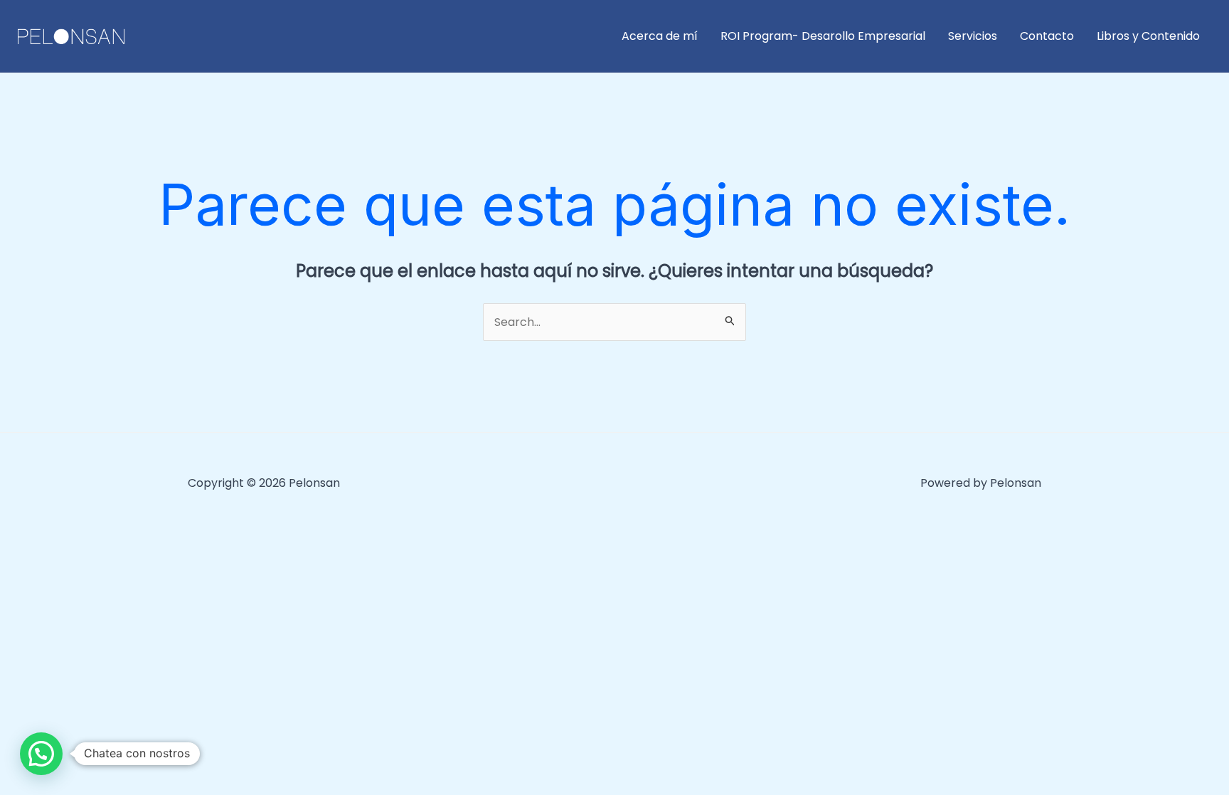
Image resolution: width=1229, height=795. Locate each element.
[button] (41, 753)
